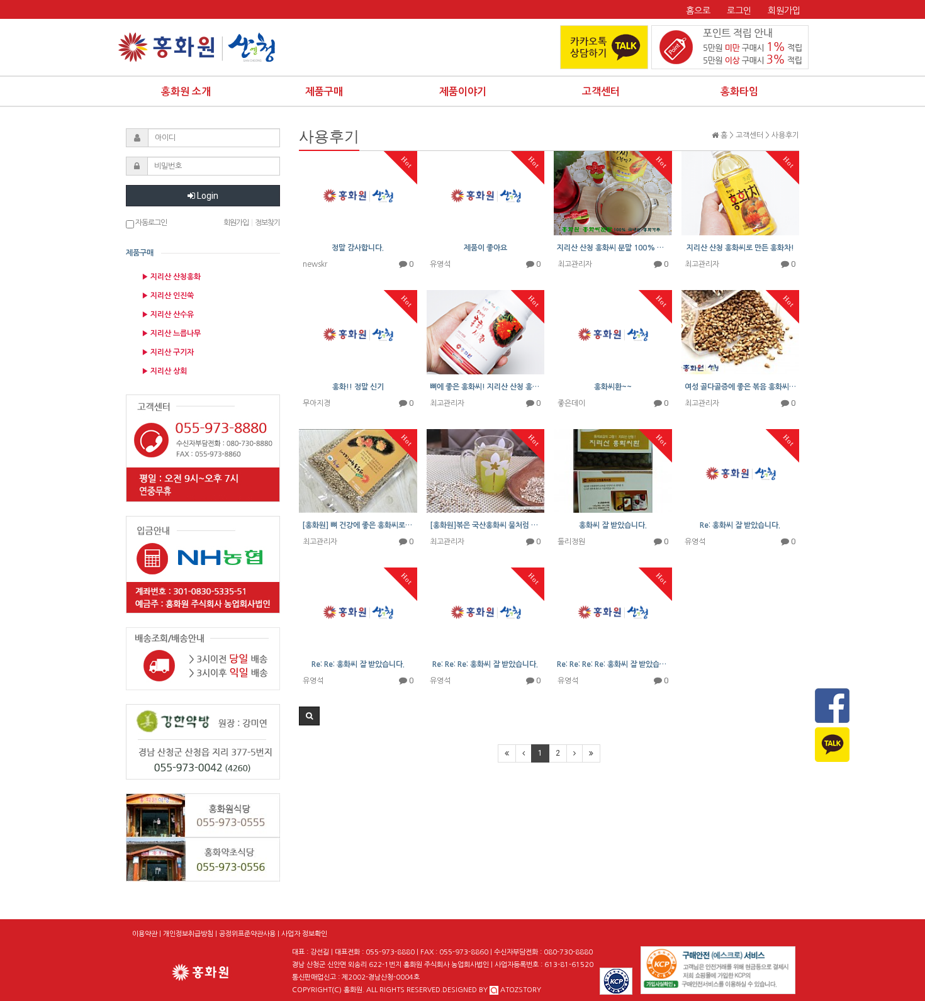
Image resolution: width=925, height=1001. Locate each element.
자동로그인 (150, 222)
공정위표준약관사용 (247, 934)
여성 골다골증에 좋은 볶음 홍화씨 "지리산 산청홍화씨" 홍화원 (741, 387)
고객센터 (601, 91)
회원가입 (784, 10)
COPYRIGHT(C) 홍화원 (327, 990)
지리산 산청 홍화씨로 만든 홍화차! (740, 248)
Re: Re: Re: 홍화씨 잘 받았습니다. (485, 664)
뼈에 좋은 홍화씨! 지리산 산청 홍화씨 (486, 387)
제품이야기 (462, 91)
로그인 (739, 10)
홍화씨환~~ (613, 387)
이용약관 (144, 934)
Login (206, 196)
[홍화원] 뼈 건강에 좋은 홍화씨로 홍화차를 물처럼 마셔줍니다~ (358, 525)
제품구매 (324, 91)
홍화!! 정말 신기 (358, 387)
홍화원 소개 (186, 91)
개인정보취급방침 (188, 934)
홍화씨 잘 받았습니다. (613, 525)
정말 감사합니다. (358, 248)
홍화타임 (739, 91)
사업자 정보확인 (304, 934)
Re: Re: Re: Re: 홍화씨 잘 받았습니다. (613, 664)
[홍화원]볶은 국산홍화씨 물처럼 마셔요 (486, 525)
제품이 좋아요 (485, 248)
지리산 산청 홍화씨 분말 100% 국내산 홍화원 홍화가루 (613, 248)
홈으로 (698, 10)
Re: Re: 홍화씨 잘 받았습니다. (358, 664)
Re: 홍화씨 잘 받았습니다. (740, 525)
